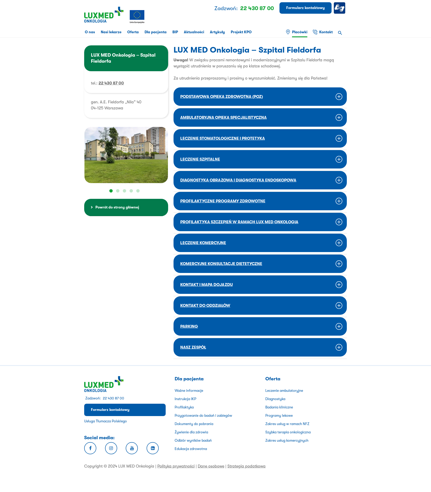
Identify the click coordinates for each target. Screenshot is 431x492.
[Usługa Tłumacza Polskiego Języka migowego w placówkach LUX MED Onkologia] (340, 8)
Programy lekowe (279, 416)
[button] (340, 33)
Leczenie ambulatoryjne (284, 391)
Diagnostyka (275, 399)
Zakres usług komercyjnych (286, 441)
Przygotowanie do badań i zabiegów (203, 416)
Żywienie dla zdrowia (191, 432)
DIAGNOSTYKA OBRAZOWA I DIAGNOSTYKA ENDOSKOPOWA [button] (238, 180)
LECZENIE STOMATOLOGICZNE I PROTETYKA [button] (222, 138)
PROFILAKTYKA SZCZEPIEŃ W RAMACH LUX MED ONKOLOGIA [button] (239, 222)
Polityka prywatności (176, 466)
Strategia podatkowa (246, 466)
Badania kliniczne (279, 407)
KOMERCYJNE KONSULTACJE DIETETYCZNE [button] (221, 264)
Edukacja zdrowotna (191, 449)
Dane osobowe (211, 466)
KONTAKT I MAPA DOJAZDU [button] (206, 284)
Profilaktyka (184, 407)
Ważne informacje (189, 391)
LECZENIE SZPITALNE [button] (200, 159)
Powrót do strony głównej (117, 207)
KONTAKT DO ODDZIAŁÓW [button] (205, 305)
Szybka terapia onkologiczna (288, 432)
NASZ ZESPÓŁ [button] (193, 347)
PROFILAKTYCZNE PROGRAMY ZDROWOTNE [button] (222, 201)
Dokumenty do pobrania (194, 424)
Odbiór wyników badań (193, 441)
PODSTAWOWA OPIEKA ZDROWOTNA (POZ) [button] (221, 96)
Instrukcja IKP (185, 399)
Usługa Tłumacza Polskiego (105, 421)
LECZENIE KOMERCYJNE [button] (203, 243)
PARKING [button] (189, 326)
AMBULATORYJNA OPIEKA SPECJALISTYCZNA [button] (223, 117)
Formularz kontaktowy (110, 410)
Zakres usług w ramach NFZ (287, 424)
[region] (126, 155)
